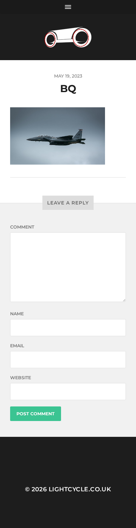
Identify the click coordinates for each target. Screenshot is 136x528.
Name (17, 314)
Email (17, 346)
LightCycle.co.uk (80, 489)
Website (20, 377)
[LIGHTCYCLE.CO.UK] (68, 37)
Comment (22, 227)
